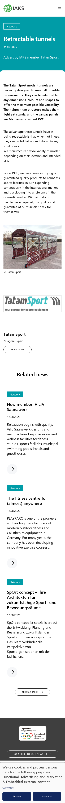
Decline (17, 796)
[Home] (13, 8)
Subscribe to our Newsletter (32, 754)
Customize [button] (8, 787)
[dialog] (32, 782)
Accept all (47, 796)
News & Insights (32, 692)
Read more (17, 349)
